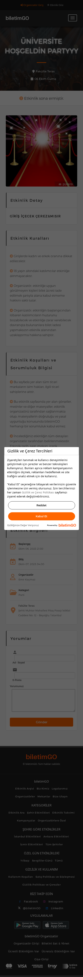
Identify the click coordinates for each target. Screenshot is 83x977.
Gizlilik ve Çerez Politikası (38, 492)
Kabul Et (41, 516)
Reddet (41, 505)
